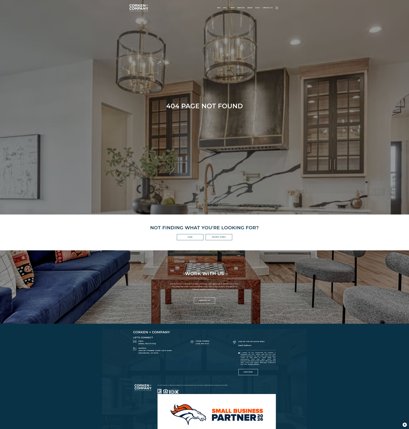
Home (190, 237)
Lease (232, 8)
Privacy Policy (253, 364)
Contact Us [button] (204, 300)
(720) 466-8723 (202, 343)
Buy (219, 8)
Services (241, 8)
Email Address (244, 345)
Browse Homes (219, 237)
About (250, 8)
